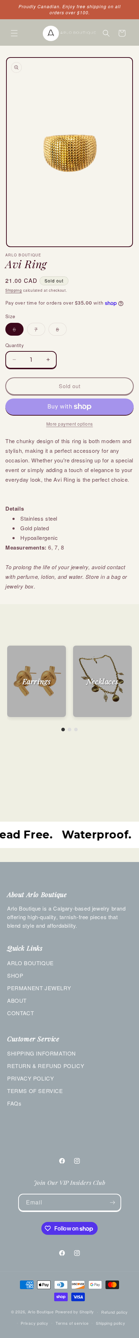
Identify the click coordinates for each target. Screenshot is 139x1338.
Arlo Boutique (41, 1311)
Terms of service (72, 1323)
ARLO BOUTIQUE (30, 963)
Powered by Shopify (74, 1311)
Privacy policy (34, 1323)
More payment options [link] (69, 424)
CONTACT (20, 1013)
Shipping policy (110, 1323)
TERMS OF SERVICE (35, 1090)
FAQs (14, 1103)
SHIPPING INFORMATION (41, 1053)
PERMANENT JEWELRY (39, 988)
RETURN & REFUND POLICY (45, 1065)
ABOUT (17, 1000)
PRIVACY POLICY (30, 1078)
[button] (14, 33)
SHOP (15, 975)
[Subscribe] (112, 1202)
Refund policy (114, 1312)
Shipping (13, 290)
